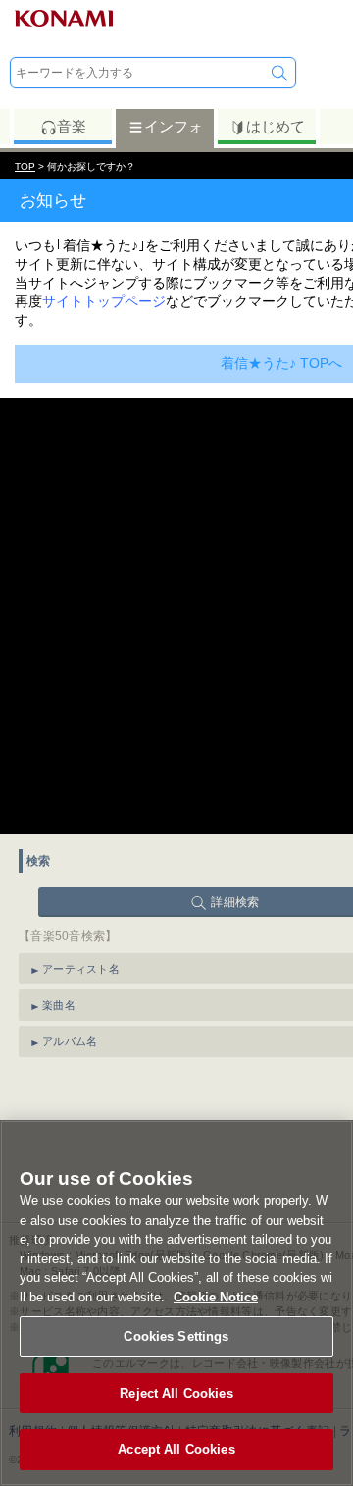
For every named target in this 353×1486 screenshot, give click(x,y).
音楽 (71, 126)
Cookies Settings (176, 1336)
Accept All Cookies (176, 1449)
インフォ (173, 126)
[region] (176, 1303)
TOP (25, 166)
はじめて (275, 126)
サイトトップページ (104, 301)
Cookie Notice (216, 1297)
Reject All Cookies (176, 1393)
